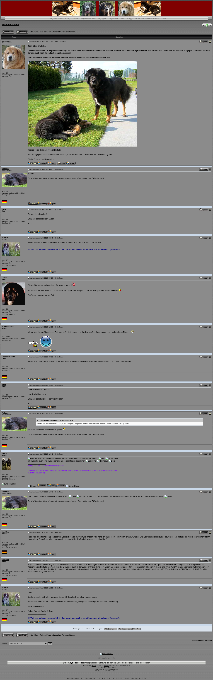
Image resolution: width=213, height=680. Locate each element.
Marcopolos (6, 41)
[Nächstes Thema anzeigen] (211, 26)
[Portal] (207, 26)
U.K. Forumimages (111, 669)
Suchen (75, 18)
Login (164, 18)
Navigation (53, 18)
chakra (4, 453)
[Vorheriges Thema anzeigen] (203, 26)
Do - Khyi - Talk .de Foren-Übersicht (45, 32)
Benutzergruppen (99, 18)
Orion (94, 666)
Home (61, 18)
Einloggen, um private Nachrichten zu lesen (143, 18)
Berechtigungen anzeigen (202, 640)
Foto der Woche (10, 24)
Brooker (5, 237)
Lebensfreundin (8, 356)
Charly (4, 277)
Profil (122, 18)
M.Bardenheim (8, 326)
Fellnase (5, 169)
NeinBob (5, 532)
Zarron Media (111, 667)
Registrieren (113, 18)
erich (4, 209)
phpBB (106, 666)
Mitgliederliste (86, 18)
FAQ (68, 18)
